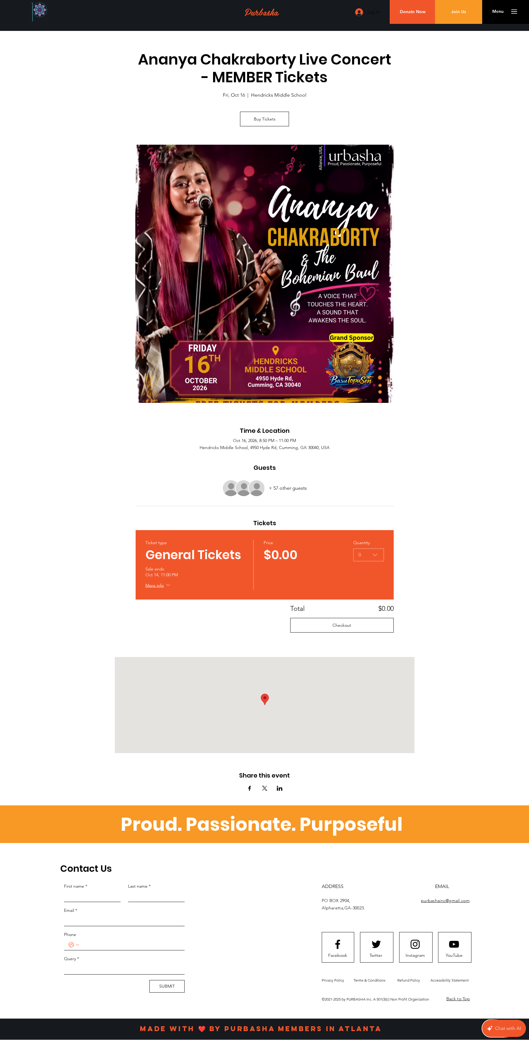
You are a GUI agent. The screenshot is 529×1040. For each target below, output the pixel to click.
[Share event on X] (265, 788)
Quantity (361, 542)
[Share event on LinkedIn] (280, 788)
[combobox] (368, 554)
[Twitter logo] (376, 944)
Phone (70, 934)
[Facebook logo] (338, 944)
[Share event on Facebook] (250, 788)
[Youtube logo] (454, 944)
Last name (139, 886)
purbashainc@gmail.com (445, 900)
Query (71, 958)
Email (70, 910)
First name (75, 886)
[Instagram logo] (415, 944)
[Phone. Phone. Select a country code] (74, 945)
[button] (498, 11)
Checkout (341, 625)
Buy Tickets (265, 119)
